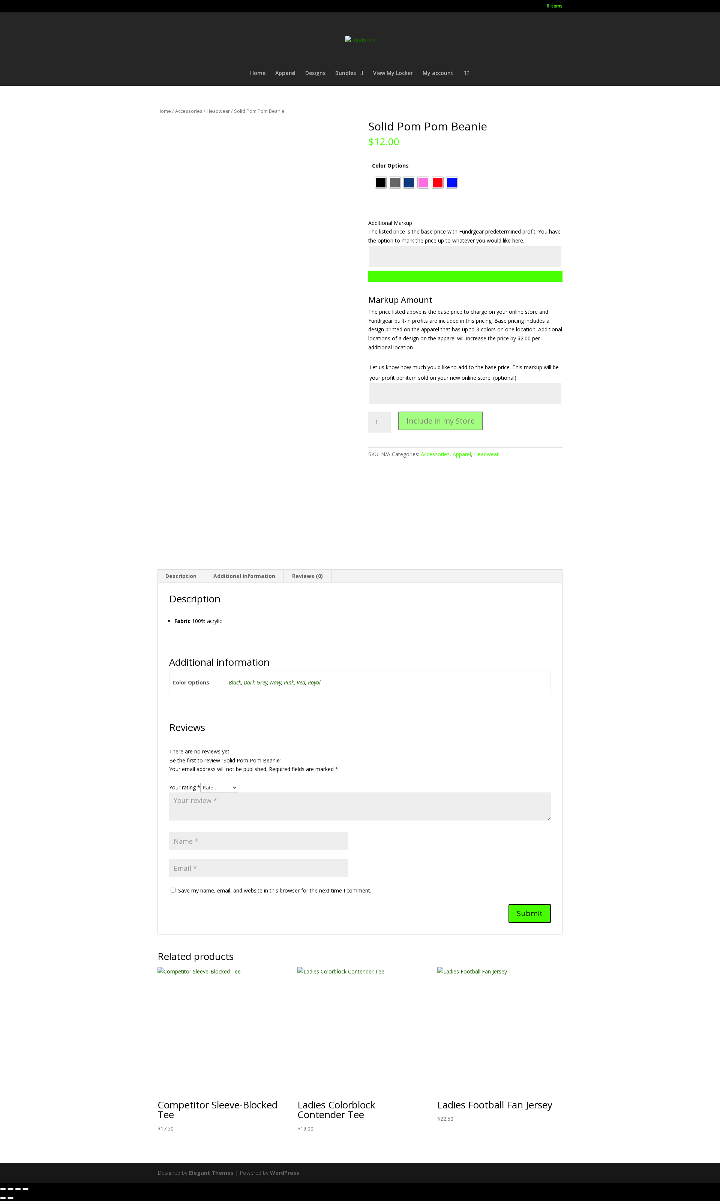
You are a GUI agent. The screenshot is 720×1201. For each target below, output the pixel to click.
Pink (289, 682)
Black (235, 682)
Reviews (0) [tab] (307, 576)
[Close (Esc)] (25, 1189)
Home (258, 73)
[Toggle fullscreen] (11, 1189)
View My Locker (393, 73)
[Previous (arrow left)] (3, 1198)
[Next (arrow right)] (11, 1198)
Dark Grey (255, 682)
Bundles (345, 73)
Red (301, 682)
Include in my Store (440, 421)
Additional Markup (390, 222)
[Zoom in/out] (3, 1189)
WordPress (284, 1172)
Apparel (285, 73)
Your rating (184, 787)
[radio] (380, 182)
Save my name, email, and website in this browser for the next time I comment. (274, 890)
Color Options (390, 165)
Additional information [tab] (244, 576)
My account (438, 73)
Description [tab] (180, 576)
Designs (315, 73)
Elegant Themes (211, 1172)
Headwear (218, 111)
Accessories (188, 111)
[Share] (18, 1189)
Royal (314, 682)
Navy (275, 682)
